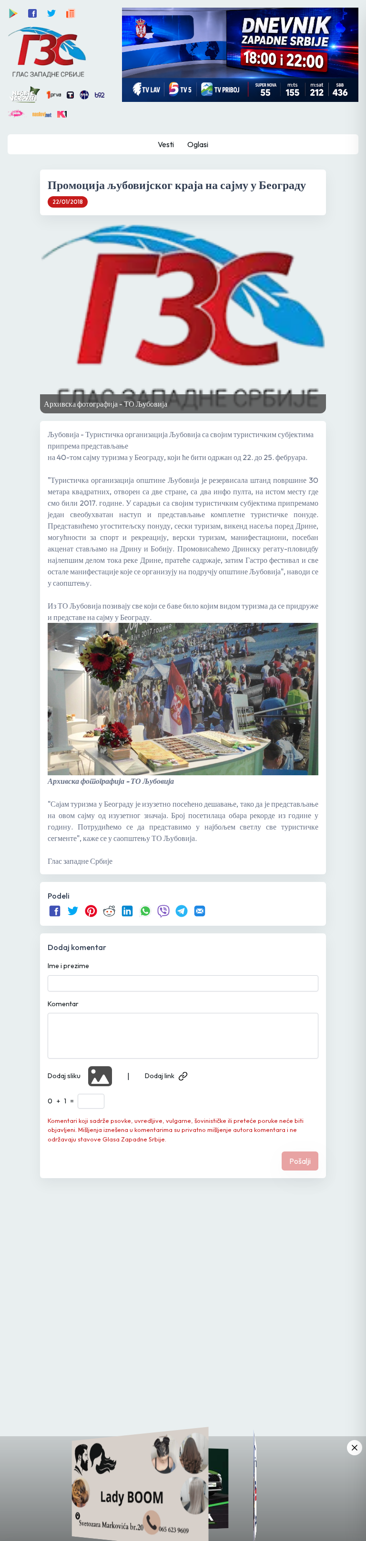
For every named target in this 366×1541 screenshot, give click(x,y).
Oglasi (197, 144)
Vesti (166, 144)
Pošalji (300, 1161)
